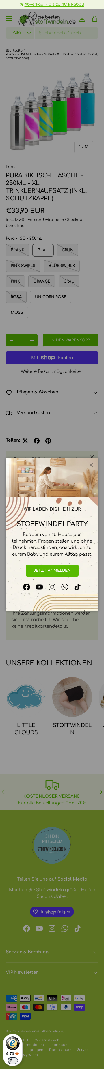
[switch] (13, 1060)
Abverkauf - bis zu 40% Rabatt (54, 4)
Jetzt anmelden (52, 570)
